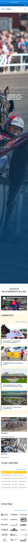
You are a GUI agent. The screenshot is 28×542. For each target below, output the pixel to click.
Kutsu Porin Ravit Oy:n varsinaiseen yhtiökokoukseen (12, 407)
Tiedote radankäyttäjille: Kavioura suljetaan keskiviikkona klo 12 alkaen (13, 385)
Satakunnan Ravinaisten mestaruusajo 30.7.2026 (13, 363)
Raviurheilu (4, 433)
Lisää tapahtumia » (21, 469)
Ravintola (4, 454)
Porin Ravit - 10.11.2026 (18, 484)
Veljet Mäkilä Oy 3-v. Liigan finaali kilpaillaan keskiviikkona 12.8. (12, 341)
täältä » (16, 2)
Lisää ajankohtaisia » (21, 321)
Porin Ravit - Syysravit (18, 475)
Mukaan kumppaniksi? (20, 510)
